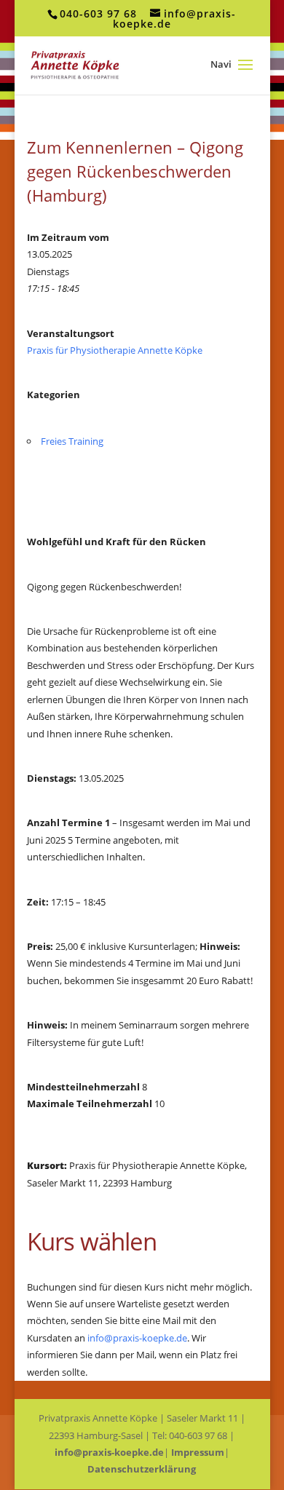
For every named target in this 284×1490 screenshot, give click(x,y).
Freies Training (72, 441)
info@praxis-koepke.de (137, 1337)
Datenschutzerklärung (141, 1468)
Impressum (197, 1452)
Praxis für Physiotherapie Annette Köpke (114, 350)
